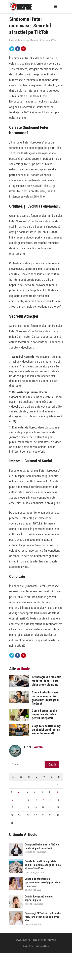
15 (50, 799)
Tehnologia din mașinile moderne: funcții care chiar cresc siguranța (46, 680)
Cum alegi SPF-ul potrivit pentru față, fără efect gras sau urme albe (43, 917)
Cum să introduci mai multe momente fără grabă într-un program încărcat (45, 698)
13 (35, 799)
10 (12, 799)
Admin (23, 40)
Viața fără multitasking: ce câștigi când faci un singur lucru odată (46, 729)
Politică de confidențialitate (36, 946)
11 (19, 799)
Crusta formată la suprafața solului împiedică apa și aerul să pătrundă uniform (43, 865)
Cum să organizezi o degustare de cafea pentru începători (44, 714)
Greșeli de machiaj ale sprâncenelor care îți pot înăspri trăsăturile (43, 882)
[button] (56, 6)
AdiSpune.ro (24, 939)
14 (43, 799)
